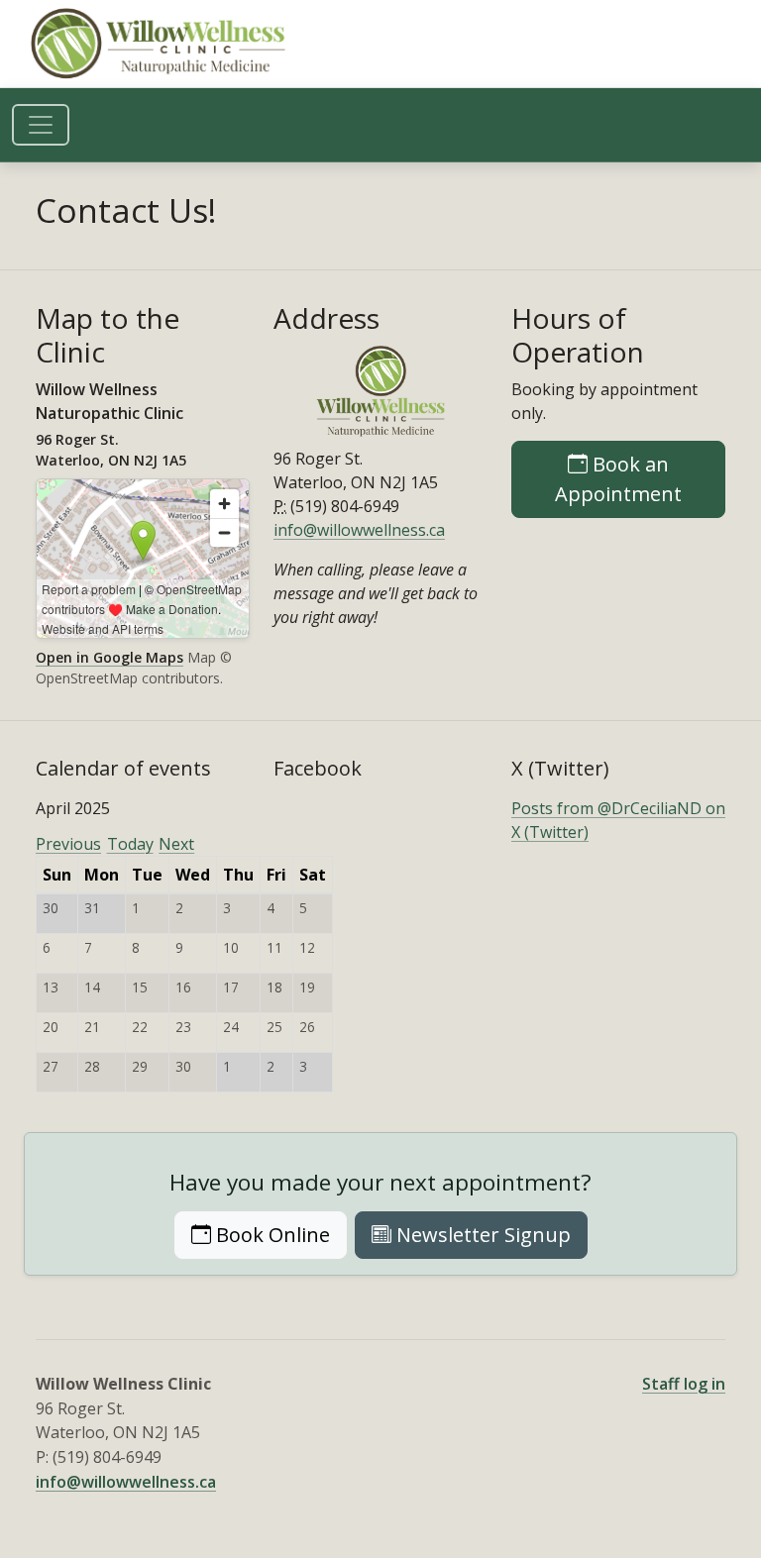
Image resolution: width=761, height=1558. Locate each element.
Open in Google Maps (109, 657)
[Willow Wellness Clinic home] (160, 43)
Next (176, 844)
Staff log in (683, 1384)
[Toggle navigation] (40, 125)
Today (130, 844)
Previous (68, 844)
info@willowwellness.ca (359, 530)
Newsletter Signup (481, 1234)
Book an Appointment (640, 479)
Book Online (279, 1234)
